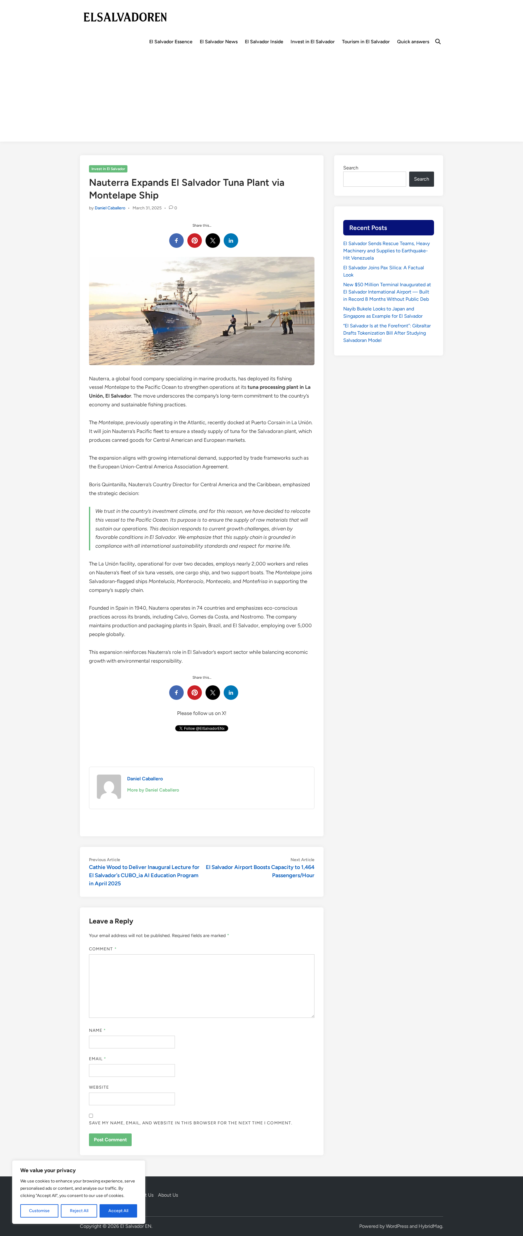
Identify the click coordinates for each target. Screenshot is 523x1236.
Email (98, 1058)
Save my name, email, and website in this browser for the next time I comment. (190, 1123)
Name (97, 1030)
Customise (39, 1210)
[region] (78, 1192)
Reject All (79, 1210)
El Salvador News (219, 41)
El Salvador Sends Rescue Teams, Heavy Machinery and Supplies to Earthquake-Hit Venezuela (386, 251)
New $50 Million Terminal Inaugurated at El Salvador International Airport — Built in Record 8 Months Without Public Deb (387, 292)
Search (350, 168)
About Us (168, 1195)
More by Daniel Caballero (153, 790)
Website (99, 1087)
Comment (103, 949)
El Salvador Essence (170, 41)
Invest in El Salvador (313, 41)
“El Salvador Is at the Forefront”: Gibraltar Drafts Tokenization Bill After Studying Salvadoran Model (387, 333)
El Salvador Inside (264, 41)
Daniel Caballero (110, 208)
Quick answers (413, 41)
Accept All (118, 1210)
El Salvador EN (135, 1226)
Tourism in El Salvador (366, 41)
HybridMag (430, 1226)
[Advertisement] (261, 99)
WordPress (397, 1226)
